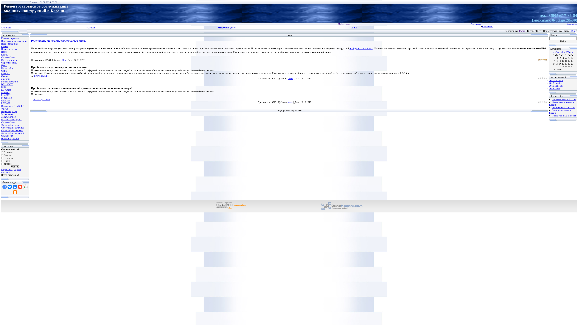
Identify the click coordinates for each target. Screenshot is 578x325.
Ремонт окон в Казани (563, 107)
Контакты (487, 26)
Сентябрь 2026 (562, 52)
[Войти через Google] (25, 186)
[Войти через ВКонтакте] (10, 187)
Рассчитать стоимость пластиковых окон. (58, 40)
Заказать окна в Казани (564, 99)
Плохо (7, 161)
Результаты (6, 169)
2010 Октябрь (556, 80)
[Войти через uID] (4, 187)
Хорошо (8, 155)
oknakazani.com (240, 205)
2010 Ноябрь (555, 83)
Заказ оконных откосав (564, 115)
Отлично (8, 152)
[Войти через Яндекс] (20, 187)
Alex (63, 60)
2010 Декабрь (556, 86)
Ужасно (8, 164)
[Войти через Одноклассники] (15, 192)
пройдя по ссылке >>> (361, 48)
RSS (572, 31)
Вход (230, 208)
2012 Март (554, 88)
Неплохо (8, 158)
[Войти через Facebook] (15, 187)
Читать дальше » (41, 75)
